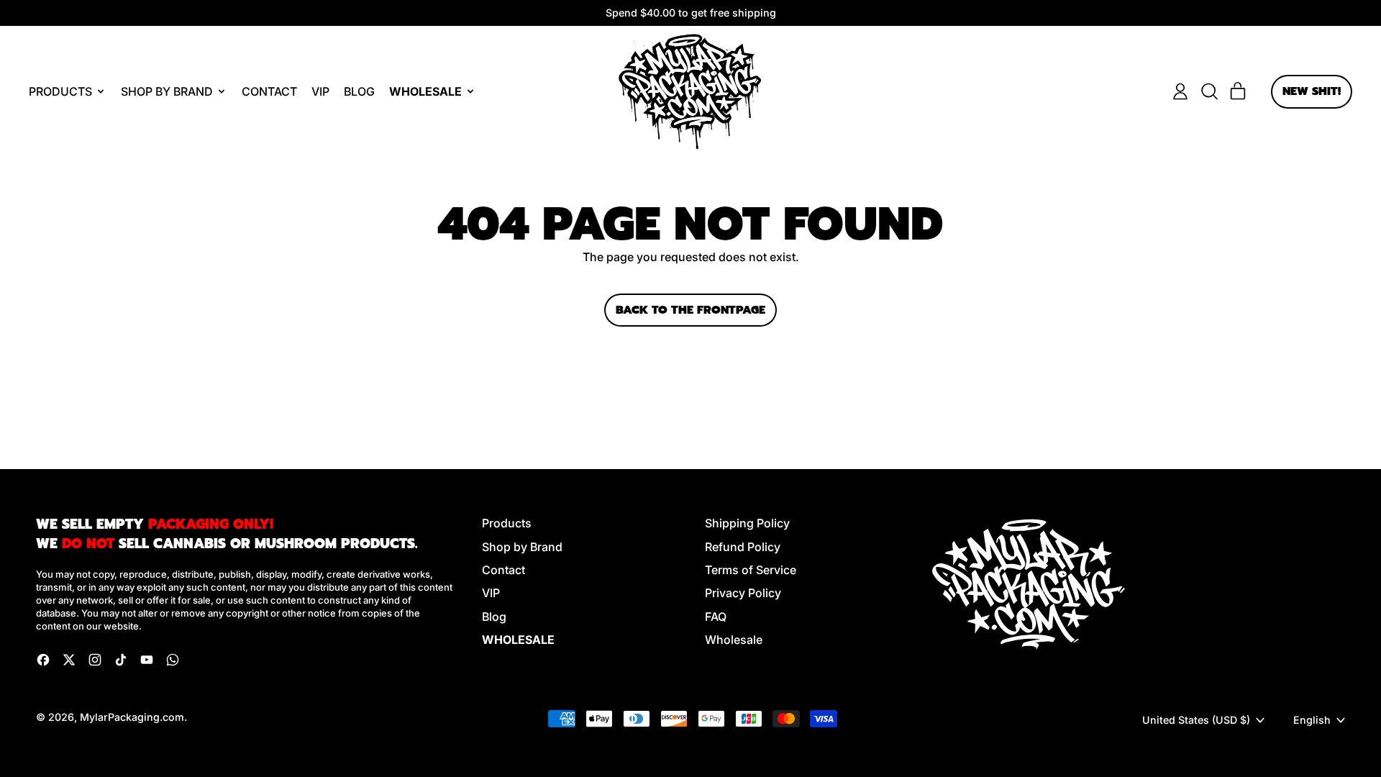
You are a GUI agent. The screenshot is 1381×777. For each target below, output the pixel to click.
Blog (359, 91)
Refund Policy (742, 547)
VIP (320, 91)
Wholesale (733, 639)
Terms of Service (750, 570)
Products (507, 523)
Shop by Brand (522, 547)
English (1312, 720)
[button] (1209, 91)
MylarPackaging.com (132, 717)
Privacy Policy (743, 593)
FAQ (715, 616)
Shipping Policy (747, 523)
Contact (269, 91)
